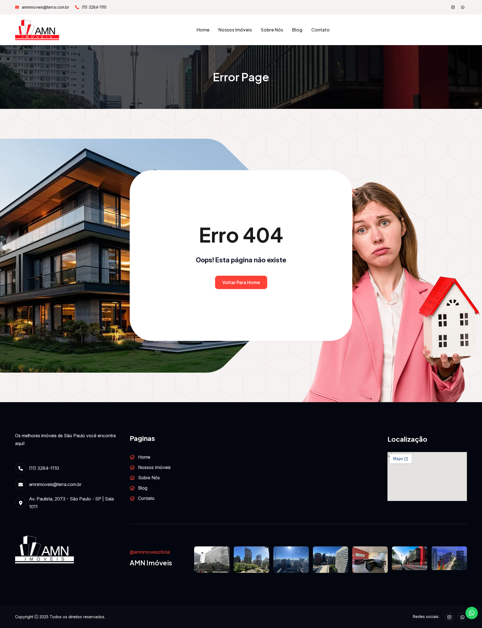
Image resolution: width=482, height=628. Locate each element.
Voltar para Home (241, 282)
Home (203, 30)
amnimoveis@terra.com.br (45, 7)
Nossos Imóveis (235, 30)
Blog (297, 30)
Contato (320, 30)
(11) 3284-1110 (94, 7)
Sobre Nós (272, 30)
